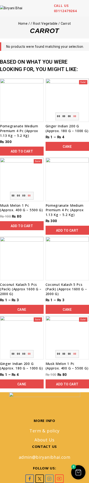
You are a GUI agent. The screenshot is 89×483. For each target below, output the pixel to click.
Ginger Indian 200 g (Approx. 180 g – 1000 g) (67, 128)
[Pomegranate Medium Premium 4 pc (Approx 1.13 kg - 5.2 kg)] (21, 100)
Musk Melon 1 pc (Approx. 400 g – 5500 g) (21, 207)
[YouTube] (59, 478)
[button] (22, 151)
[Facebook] (29, 478)
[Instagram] (49, 478)
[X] (39, 478)
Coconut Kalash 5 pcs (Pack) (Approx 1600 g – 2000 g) (21, 289)
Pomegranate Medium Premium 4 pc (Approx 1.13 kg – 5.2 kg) (19, 131)
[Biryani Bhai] (15, 8)
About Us (44, 440)
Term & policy (44, 431)
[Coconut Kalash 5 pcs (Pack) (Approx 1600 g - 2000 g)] (21, 258)
